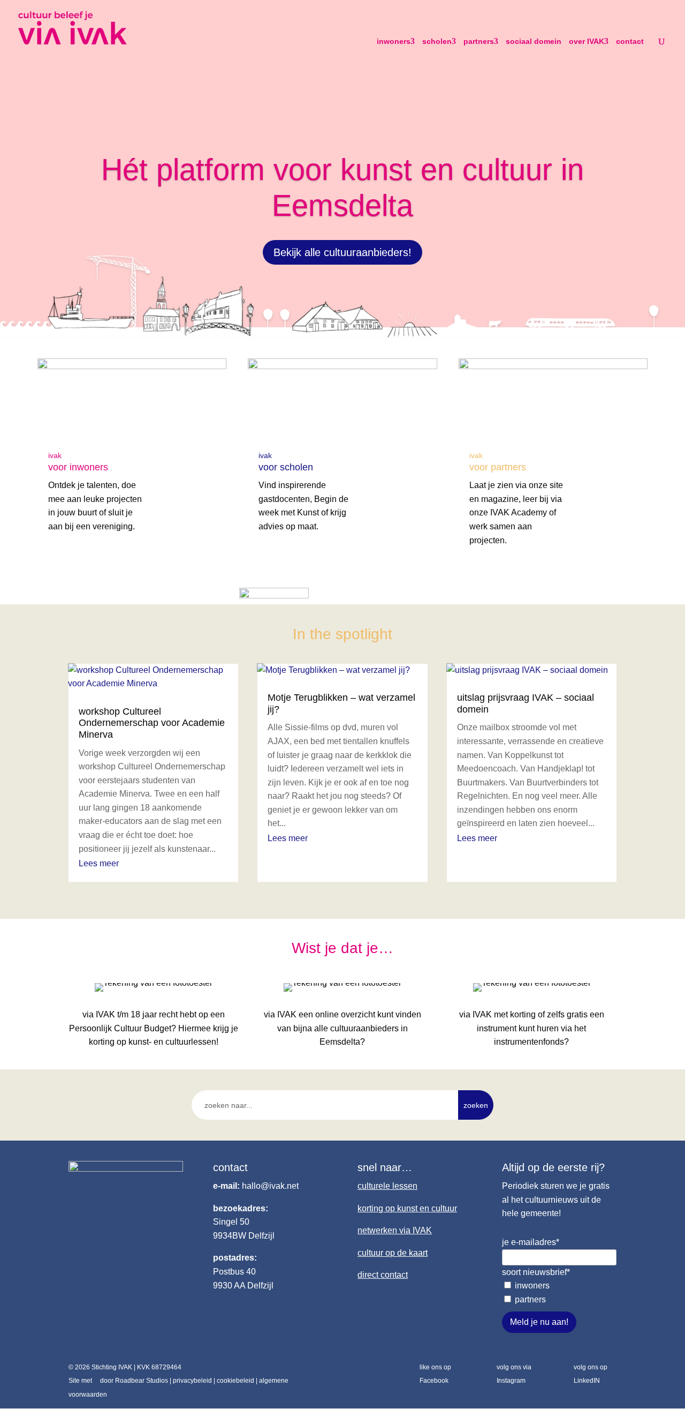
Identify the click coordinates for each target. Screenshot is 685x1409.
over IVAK (586, 41)
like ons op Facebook (435, 1374)
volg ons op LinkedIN (590, 1374)
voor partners (497, 467)
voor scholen (285, 467)
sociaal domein (533, 41)
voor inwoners (78, 467)
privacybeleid (192, 1380)
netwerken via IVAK (394, 1230)
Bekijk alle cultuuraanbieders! (342, 252)
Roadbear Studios (141, 1380)
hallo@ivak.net (270, 1185)
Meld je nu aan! (539, 1321)
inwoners (393, 41)
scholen (437, 41)
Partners (530, 1299)
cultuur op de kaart (392, 1252)
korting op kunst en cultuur (407, 1208)
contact (630, 41)
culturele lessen (387, 1185)
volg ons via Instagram (514, 1374)
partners (478, 41)
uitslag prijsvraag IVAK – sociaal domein (525, 703)
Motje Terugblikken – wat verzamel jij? (341, 703)
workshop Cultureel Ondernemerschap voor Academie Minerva (152, 723)
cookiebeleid (235, 1380)
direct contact (382, 1274)
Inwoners (532, 1285)
